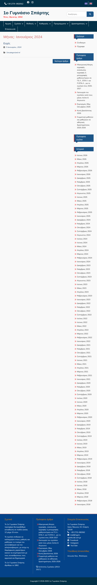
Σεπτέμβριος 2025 (84, 189)
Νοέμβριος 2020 (83, 387)
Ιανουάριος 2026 (83, 174)
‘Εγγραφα (80, 46)
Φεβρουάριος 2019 (84, 459)
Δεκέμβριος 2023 (83, 265)
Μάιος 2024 (81, 246)
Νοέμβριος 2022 (83, 307)
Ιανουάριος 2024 (83, 262)
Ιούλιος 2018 (82, 482)
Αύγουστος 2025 (83, 193)
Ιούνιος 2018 (82, 485)
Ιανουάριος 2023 (83, 300)
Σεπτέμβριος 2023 (84, 277)
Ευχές (6, 43)
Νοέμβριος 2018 (83, 470)
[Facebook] (28, 2)
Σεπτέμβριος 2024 (84, 231)
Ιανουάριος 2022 (83, 341)
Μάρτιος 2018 (82, 497)
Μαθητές (30, 24)
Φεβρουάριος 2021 (84, 375)
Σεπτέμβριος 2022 (84, 315)
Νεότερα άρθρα (61, 61)
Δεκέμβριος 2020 (83, 383)
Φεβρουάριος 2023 (84, 296)
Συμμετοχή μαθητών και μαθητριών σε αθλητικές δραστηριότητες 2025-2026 (85, 122)
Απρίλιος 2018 (83, 493)
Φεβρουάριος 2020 (84, 417)
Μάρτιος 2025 (82, 208)
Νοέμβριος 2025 (83, 182)
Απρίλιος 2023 (83, 292)
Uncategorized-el (13, 52)
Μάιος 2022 (81, 326)
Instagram (74, 543)
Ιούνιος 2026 (82, 155)
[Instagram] (32, 2)
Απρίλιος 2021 (83, 368)
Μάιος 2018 (81, 489)
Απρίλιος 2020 (83, 410)
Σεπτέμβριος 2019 (84, 436)
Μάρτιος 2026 (82, 167)
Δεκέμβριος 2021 (83, 345)
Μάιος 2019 (81, 447)
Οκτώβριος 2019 (83, 432)
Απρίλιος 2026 (83, 163)
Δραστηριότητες (78, 24)
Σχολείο (17, 24)
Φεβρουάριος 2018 (84, 501)
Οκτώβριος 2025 (83, 186)
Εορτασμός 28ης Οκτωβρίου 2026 (83, 105)
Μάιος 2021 (81, 364)
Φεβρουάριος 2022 (84, 337)
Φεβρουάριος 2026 (84, 170)
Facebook (73, 540)
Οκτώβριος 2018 (83, 474)
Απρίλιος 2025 (83, 205)
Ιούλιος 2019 (82, 440)
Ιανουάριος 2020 (83, 421)
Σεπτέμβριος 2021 (84, 356)
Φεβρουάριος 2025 (84, 212)
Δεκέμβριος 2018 (83, 466)
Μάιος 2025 (81, 201)
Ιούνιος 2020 (82, 402)
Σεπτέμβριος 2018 (84, 478)
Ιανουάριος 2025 (83, 216)
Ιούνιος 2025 (82, 197)
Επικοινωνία (10, 29)
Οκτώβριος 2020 (83, 391)
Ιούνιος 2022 (82, 322)
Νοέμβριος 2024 (83, 224)
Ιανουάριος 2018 (83, 504)
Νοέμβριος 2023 (83, 269)
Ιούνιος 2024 (82, 243)
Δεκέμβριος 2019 (83, 425)
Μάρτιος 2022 (82, 334)
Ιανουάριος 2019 (83, 463)
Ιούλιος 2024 (82, 239)
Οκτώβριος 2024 (83, 227)
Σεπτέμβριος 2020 (84, 394)
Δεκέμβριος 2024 (83, 220)
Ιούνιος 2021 (82, 360)
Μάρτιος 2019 (82, 455)
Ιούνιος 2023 (82, 284)
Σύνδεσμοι (81, 43)
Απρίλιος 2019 (83, 451)
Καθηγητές (43, 24)
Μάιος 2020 (81, 406)
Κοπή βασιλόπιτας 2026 (84, 112)
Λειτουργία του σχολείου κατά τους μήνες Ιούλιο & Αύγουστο (84, 96)
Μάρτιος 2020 (82, 413)
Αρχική (8, 24)
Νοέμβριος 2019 (83, 429)
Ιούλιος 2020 (82, 398)
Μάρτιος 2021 (82, 372)
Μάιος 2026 (81, 159)
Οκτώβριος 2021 (83, 353)
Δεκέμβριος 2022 (83, 303)
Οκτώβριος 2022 (83, 311)
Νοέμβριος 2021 (83, 349)
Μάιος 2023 (81, 288)
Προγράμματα (60, 24)
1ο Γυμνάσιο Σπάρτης (26, 12)
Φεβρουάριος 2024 (84, 258)
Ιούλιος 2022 (82, 318)
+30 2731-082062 (15, 4)
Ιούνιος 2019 (82, 444)
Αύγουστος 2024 (83, 235)
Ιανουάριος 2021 (83, 379)
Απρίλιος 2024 (83, 250)
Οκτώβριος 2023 (83, 273)
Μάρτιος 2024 (82, 254)
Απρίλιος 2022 (83, 330)
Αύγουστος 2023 (83, 281)
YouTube (73, 546)
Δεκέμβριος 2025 (83, 178)
